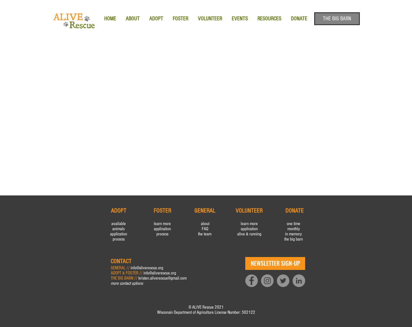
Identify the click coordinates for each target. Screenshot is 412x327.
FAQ (205, 229)
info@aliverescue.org (147, 268)
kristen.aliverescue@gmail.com (162, 278)
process (119, 239)
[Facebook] (251, 280)
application (118, 234)
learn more (162, 223)
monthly (293, 229)
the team (205, 234)
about (205, 223)
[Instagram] (267, 280)
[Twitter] (283, 280)
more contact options (127, 283)
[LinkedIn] (299, 280)
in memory (293, 234)
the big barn (293, 239)
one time (293, 223)
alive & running (249, 234)
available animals (118, 226)
